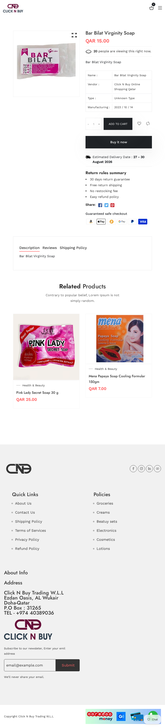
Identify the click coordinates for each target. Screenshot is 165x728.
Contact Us (25, 512)
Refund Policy (27, 548)
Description (29, 248)
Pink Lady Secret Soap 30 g (37, 392)
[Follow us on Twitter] (106, 205)
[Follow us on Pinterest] (112, 205)
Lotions (103, 548)
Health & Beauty (33, 385)
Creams (103, 512)
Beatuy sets (107, 521)
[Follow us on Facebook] (100, 205)
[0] (151, 8)
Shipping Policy (73, 248)
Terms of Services (30, 530)
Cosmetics (106, 539)
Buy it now (118, 142)
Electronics (106, 530)
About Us (23, 503)
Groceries (105, 503)
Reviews (49, 248)
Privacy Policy (27, 539)
